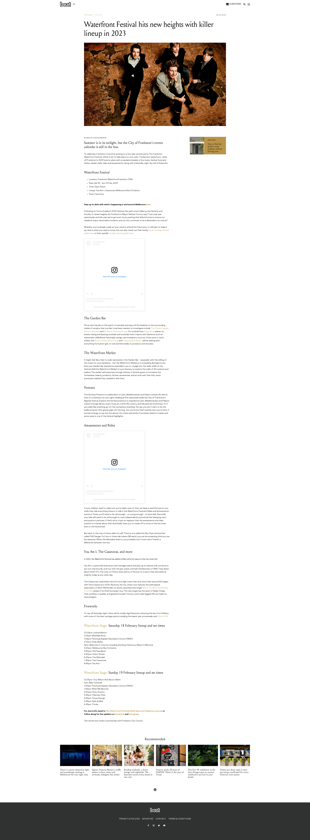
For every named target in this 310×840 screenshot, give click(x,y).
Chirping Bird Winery (132, 341)
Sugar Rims (149, 332)
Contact (161, 819)
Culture (98, 15)
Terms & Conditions (179, 819)
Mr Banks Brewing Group (115, 332)
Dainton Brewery (91, 332)
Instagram (133, 714)
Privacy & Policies (129, 819)
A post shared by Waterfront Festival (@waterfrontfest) (114, 307)
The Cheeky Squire (159, 328)
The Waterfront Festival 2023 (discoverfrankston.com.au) (134, 711)
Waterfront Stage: (96, 626)
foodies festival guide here (121, 233)
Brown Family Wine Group (106, 341)
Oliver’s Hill (162, 616)
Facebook (119, 714)
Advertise (147, 819)
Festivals (88, 15)
